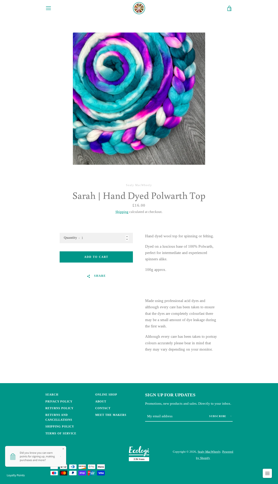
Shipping (121, 212)
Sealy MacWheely (209, 451)
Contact (103, 408)
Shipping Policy (59, 426)
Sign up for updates (170, 394)
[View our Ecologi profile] (139, 454)
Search (51, 394)
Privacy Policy (58, 401)
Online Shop (106, 394)
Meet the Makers (110, 414)
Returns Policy (59, 408)
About (100, 401)
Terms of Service (60, 433)
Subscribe (218, 416)
